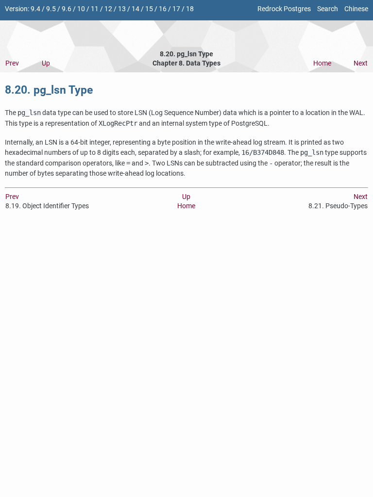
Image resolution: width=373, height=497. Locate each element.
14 (135, 9)
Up (46, 63)
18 (190, 9)
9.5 (51, 9)
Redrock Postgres (284, 9)
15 (149, 9)
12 (108, 9)
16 (163, 9)
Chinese (356, 9)
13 (122, 9)
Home (322, 63)
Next (361, 63)
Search (327, 9)
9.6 (66, 9)
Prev (12, 63)
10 (81, 9)
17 (176, 9)
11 (95, 9)
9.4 (35, 9)
